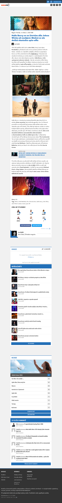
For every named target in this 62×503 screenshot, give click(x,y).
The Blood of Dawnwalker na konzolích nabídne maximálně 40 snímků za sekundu (32, 437)
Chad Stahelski (22, 201)
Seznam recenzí (31, 411)
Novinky (18, 32)
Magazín (14, 32)
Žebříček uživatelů (32, 479)
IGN (16, 199)
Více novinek (31, 343)
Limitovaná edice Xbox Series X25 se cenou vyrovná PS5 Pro (33, 444)
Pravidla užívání (18, 477)
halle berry (39, 201)
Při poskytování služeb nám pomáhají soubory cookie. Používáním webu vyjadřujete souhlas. (25, 493)
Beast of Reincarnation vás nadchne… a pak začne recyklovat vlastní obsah (32, 457)
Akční (16, 201)
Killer (17, 424)
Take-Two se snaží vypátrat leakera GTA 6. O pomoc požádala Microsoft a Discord (33, 451)
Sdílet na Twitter (37, 225)
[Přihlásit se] (60, 5)
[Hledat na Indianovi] (51, 5)
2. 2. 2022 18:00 (27, 32)
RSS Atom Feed (5, 477)
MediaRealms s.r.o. (6, 495)
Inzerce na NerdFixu (17, 483)
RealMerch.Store (57, 1)
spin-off (28, 203)
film (28, 201)
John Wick (45, 201)
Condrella (18, 429)
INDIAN (3, 480)
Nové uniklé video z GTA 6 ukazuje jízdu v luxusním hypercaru (32, 430)
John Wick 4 (15, 203)
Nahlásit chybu (45, 228)
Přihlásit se (31, 257)
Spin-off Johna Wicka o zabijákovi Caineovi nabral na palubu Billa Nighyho (32, 155)
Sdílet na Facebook (25, 225)
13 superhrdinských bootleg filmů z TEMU (33, 424)
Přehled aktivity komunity (31, 464)
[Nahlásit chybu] (16, 497)
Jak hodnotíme (31, 415)
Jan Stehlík (17, 44)
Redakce (3, 475)
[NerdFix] (5, 5)
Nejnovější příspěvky (30, 475)
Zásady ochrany (18, 475)
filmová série (32, 201)
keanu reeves (22, 203)
